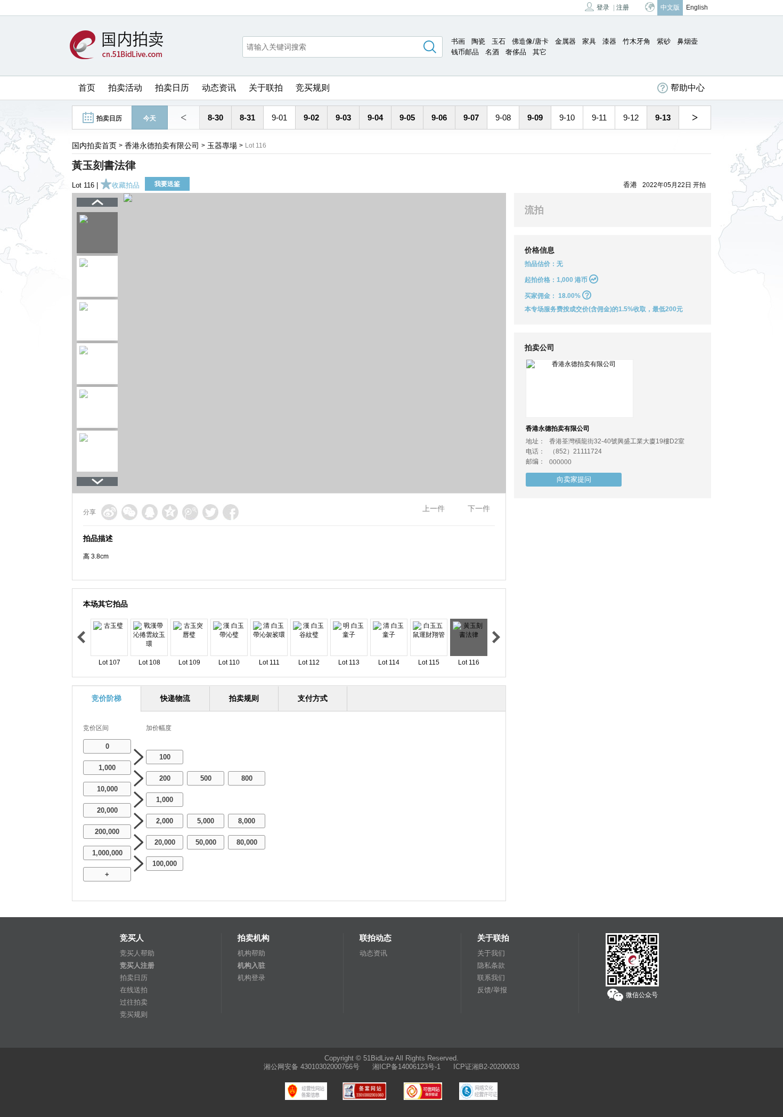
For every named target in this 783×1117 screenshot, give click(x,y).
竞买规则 (313, 87)
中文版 (670, 7)
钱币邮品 (465, 52)
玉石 (498, 41)
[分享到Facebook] (231, 512)
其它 (540, 52)
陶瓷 (478, 41)
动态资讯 (219, 87)
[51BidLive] (119, 45)
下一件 (479, 508)
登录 (603, 7)
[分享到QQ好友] (150, 512)
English (697, 7)
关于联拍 (266, 87)
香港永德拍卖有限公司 (162, 145)
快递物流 (175, 698)
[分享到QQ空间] (170, 512)
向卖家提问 (574, 479)
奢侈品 (515, 52)
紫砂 (664, 41)
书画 (458, 41)
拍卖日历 (172, 87)
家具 (589, 41)
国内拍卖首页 (94, 145)
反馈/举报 (492, 990)
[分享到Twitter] (210, 512)
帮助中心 (688, 87)
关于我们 (491, 953)
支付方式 (313, 698)
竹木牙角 (636, 41)
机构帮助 (251, 953)
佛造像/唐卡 (530, 41)
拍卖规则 (244, 698)
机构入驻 (251, 965)
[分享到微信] (129, 512)
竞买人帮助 (137, 953)
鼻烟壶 (687, 41)
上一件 (433, 508)
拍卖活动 (125, 87)
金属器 (565, 41)
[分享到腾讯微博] (190, 512)
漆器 (609, 41)
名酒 (492, 52)
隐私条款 (491, 965)
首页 (86, 87)
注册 (622, 7)
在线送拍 (134, 990)
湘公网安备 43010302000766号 (312, 1067)
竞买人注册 (137, 965)
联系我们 (491, 978)
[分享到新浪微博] (109, 512)
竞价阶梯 (106, 698)
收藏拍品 (126, 185)
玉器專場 (222, 145)
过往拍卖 (134, 1002)
